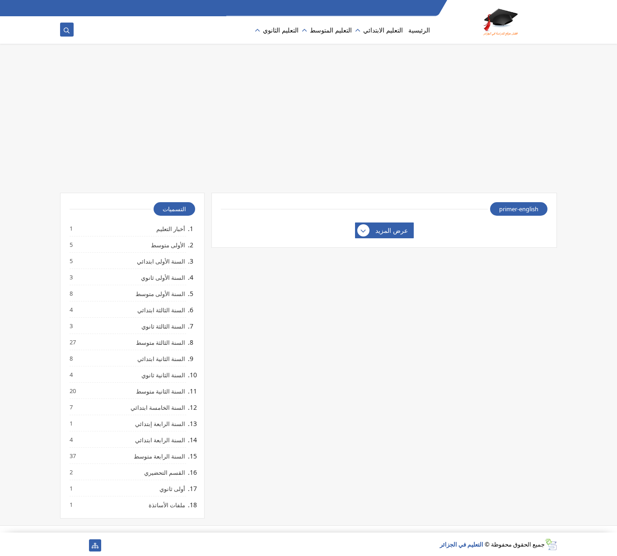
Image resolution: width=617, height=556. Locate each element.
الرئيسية (419, 30)
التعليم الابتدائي (383, 30)
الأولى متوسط (167, 245)
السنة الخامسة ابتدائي (157, 407)
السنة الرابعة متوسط (159, 456)
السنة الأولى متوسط (160, 293)
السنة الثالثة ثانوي (162, 326)
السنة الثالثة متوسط (160, 342)
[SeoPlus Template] (551, 544)
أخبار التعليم (170, 228)
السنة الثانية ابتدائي (160, 358)
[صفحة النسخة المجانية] (66, 545)
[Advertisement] (308, 123)
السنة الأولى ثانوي (162, 277)
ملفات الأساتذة (166, 504)
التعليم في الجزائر (461, 544)
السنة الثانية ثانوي (162, 375)
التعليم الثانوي (281, 30)
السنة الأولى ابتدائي (160, 261)
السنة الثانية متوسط (160, 391)
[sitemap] (95, 545)
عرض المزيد (391, 230)
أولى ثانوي (172, 488)
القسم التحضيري (164, 472)
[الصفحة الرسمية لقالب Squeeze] (81, 545)
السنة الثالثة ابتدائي (160, 310)
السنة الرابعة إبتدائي (159, 423)
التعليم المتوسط (331, 30)
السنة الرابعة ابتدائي (159, 440)
